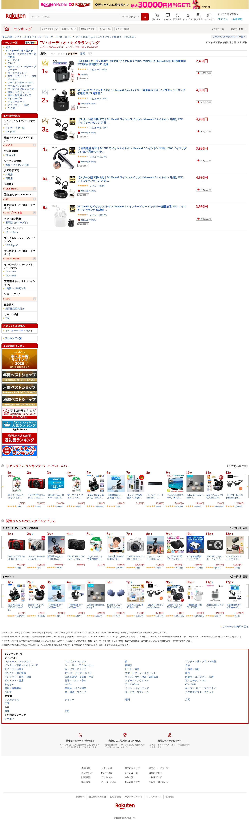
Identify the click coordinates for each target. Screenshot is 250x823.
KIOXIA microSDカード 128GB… (56, 496)
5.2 (7, 199)
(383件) (198, 506)
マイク (9, 145)
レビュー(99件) (97, 186)
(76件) (158, 568)
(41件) (217, 568)
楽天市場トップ (10, 37)
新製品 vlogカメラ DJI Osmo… (55, 557)
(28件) (78, 506)
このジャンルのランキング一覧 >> (229, 36)
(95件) (158, 506)
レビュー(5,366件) (98, 98)
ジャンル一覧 (218, 29)
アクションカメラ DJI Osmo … (154, 557)
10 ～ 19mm (11, 232)
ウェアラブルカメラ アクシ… (234, 557)
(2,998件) (139, 616)
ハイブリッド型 (13, 212)
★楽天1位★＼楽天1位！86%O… (95, 496)
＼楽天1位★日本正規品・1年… (135, 606)
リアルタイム (105, 29)
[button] (168, 17)
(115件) (59, 568)
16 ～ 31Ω (10, 271)
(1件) (19, 506)
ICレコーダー (15, 98)
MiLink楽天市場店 (88, 104)
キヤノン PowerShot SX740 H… (36, 557)
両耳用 (9, 178)
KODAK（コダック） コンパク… (214, 557)
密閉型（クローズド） (17, 222)
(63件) (237, 568)
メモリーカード (16, 101)
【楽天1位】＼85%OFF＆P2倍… (175, 606)
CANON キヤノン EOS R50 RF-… (135, 557)
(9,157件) (119, 568)
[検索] (145, 17)
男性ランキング (69, 29)
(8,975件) (20, 616)
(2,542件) (179, 506)
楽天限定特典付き (15, 308)
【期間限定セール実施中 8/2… (115, 496)
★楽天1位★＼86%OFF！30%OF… (15, 607)
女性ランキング (88, 29)
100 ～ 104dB (12, 258)
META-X (84, 74)
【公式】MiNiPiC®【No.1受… (115, 557)
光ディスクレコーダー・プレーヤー (22, 68)
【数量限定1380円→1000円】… (194, 606)
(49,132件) (219, 506)
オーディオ (14, 60)
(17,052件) (199, 616)
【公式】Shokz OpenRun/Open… (234, 496)
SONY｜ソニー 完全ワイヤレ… (115, 606)
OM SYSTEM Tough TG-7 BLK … (76, 557)
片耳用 (9, 174)
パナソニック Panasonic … (155, 496)
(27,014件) (180, 616)
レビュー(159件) (98, 69)
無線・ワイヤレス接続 (17, 164)
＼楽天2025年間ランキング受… (174, 557)
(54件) (78, 616)
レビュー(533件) (98, 156)
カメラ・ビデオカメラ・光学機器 (22, 55)
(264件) (218, 616)
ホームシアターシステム (21, 82)
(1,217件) (179, 568)
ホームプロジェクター (19, 85)
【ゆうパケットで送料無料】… (95, 557)
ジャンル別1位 (122, 29)
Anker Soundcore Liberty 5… (195, 496)
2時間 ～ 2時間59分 (15, 288)
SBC (7, 298)
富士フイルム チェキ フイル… (16, 496)
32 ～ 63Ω (10, 275)
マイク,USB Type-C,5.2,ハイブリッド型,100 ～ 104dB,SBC (105, 37)
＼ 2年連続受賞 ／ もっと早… (193, 557)
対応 (7, 318)
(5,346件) (199, 568)
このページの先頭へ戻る (235, 626)
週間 (82, 53)
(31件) (118, 506)
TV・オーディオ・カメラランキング (69, 43)
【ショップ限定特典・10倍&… (134, 496)
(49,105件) (41, 616)
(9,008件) (99, 506)
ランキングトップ (50, 29)
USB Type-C (11, 188)
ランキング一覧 (13, 338)
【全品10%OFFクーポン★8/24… (175, 496)
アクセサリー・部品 (18, 105)
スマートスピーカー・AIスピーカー (22, 78)
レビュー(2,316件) (98, 127)
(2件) (38, 506)
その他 (11, 108)
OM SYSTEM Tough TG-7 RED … (36, 496)
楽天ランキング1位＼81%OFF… (214, 496)
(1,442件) (238, 506)
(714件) (59, 506)
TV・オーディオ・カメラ (58, 37)
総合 (8, 47)
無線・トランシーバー (19, 92)
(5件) (38, 568)
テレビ (11, 63)
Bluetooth (10, 155)
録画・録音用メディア (19, 95)
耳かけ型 (10, 131)
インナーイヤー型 (15, 127)
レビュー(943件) (98, 215)
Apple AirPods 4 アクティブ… (215, 606)
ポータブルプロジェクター (22, 88)
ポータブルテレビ (17, 73)
